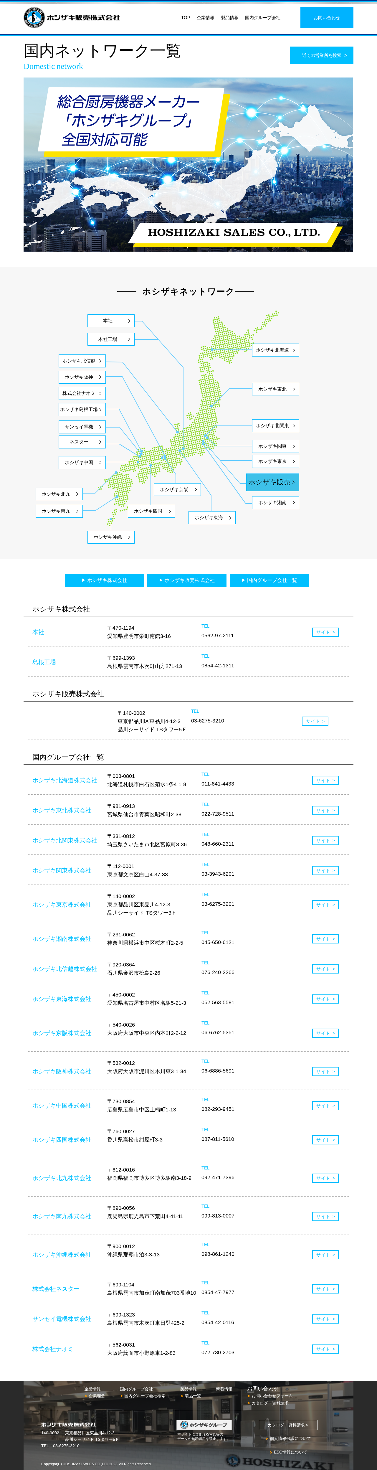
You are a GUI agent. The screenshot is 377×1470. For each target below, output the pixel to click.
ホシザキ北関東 (272, 425)
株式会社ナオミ (78, 393)
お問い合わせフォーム (272, 1395)
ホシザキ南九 (56, 511)
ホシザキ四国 (148, 511)
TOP (185, 17)
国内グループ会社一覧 (272, 580)
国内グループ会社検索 (145, 1395)
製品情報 (230, 17)
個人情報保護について (290, 1438)
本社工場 (107, 339)
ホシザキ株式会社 (107, 580)
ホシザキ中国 (79, 462)
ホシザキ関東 (272, 446)
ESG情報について (290, 1452)
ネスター (79, 441)
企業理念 (97, 1395)
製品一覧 (193, 1395)
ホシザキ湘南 (272, 502)
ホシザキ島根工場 (79, 409)
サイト (323, 632)
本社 (108, 320)
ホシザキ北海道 (272, 349)
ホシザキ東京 (272, 461)
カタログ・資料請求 (270, 1403)
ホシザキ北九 (56, 493)
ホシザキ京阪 (174, 489)
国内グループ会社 (262, 17)
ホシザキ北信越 (78, 360)
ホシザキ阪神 (79, 377)
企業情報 (205, 17)
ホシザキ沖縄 (108, 537)
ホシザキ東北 (272, 389)
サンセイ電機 (79, 426)
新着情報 (224, 1389)
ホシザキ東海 (209, 517)
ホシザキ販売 (269, 482)
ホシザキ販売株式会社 (190, 580)
